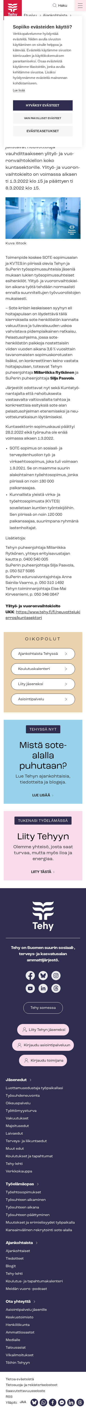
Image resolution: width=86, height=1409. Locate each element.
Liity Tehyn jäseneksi (47, 1030)
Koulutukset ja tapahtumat (29, 1156)
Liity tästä (41, 872)
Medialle (13, 1340)
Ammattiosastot (20, 1332)
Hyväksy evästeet (42, 105)
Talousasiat (16, 1348)
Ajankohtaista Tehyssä (38, 654)
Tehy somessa (43, 1008)
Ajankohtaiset (18, 1251)
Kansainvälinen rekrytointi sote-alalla (39, 1230)
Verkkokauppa (19, 1171)
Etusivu (30, 15)
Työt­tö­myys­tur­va (21, 1111)
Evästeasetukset (43, 131)
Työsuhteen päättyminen (28, 1215)
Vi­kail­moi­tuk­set (19, 1355)
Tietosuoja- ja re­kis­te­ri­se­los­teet (32, 1385)
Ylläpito (12, 1403)
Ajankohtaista (55, 15)
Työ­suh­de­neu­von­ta (23, 1096)
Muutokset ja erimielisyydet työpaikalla (40, 1223)
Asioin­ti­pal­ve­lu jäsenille (26, 1310)
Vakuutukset (17, 1118)
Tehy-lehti (14, 1164)
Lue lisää (41, 795)
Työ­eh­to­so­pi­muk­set (23, 1192)
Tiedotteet (15, 1259)
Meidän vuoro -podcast (26, 1289)
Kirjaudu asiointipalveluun (47, 1045)
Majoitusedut (17, 1126)
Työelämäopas (20, 1184)
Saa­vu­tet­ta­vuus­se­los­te (25, 1391)
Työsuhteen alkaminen (26, 1200)
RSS (9, 1397)
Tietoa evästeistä (20, 1379)
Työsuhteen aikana (22, 1207)
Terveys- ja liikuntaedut (26, 1141)
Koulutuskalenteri (34, 669)
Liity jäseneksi (30, 684)
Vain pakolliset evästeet (42, 118)
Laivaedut (14, 1134)
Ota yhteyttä (18, 1302)
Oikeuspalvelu (18, 1103)
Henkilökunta (18, 1325)
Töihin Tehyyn (18, 1363)
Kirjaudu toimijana (47, 1061)
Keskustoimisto (19, 1317)
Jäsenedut (17, 1080)
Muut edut (15, 1149)
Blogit (11, 1266)
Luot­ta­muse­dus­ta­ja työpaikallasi (34, 1088)
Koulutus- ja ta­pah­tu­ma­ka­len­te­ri (34, 1281)
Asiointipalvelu (31, 699)
